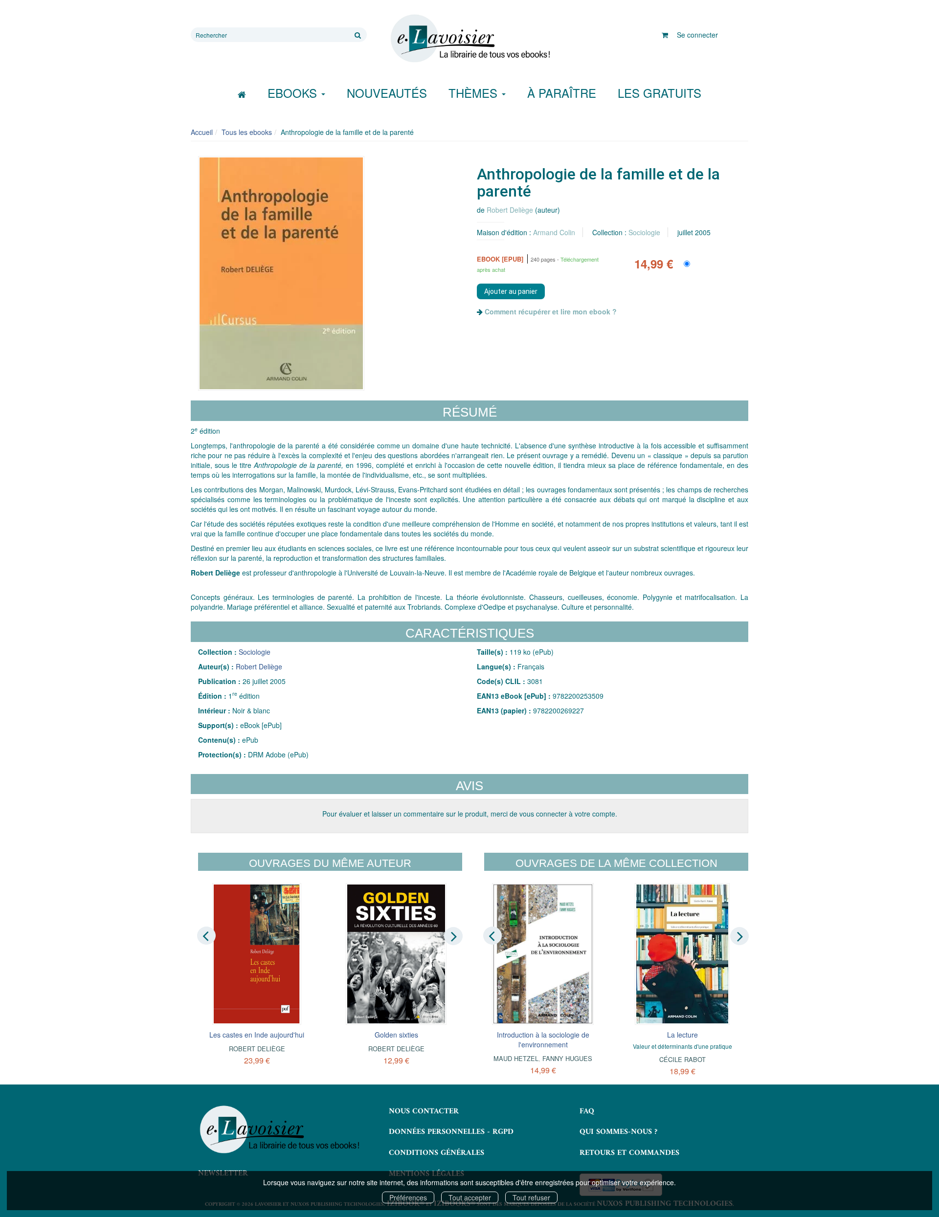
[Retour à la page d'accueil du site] (469, 38)
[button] (281, 273)
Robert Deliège (510, 210)
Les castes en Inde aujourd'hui (256, 1035)
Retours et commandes (629, 1153)
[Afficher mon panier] (665, 35)
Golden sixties (396, 1035)
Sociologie (644, 232)
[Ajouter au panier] (511, 291)
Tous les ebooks (247, 132)
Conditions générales (436, 1153)
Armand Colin (554, 232)
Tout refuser (531, 1197)
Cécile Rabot (682, 1059)
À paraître (561, 92)
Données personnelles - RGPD (451, 1132)
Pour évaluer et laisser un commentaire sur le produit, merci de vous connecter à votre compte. (469, 814)
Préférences (408, 1197)
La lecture (682, 1035)
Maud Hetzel (515, 1058)
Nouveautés (387, 92)
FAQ (587, 1111)
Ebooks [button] (294, 92)
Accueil (202, 132)
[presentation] (206, 935)
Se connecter (697, 35)
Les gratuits (659, 92)
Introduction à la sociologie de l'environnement (543, 1039)
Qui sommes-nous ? (618, 1132)
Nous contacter (424, 1111)
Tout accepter (469, 1197)
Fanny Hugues (567, 1058)
